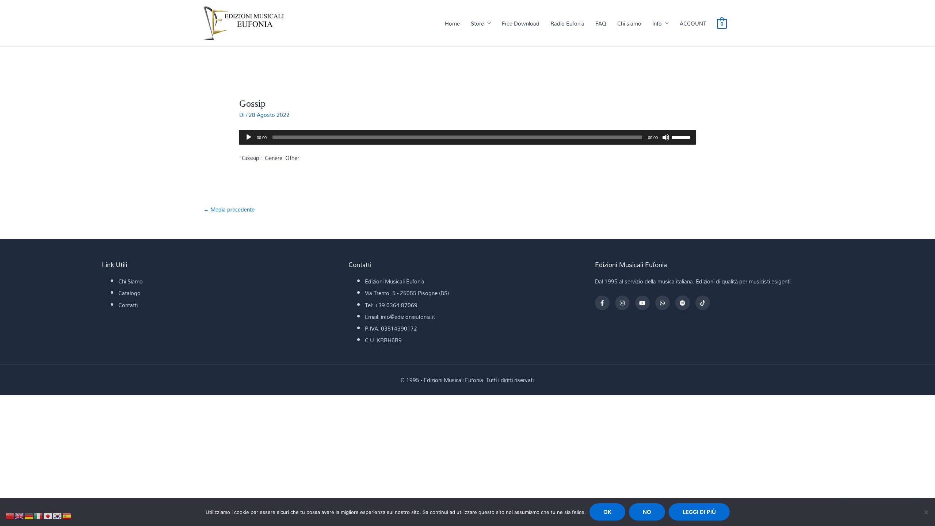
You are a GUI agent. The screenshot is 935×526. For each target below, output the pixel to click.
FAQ (600, 23)
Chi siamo (629, 23)
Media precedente (229, 209)
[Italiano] (38, 515)
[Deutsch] (29, 515)
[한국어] (57, 515)
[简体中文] (10, 515)
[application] (467, 137)
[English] (19, 515)
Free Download (520, 23)
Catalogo (129, 292)
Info (657, 23)
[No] (926, 512)
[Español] (67, 515)
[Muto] (665, 137)
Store (477, 23)
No (647, 511)
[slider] (682, 136)
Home (452, 23)
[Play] (248, 137)
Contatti (128, 305)
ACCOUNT (693, 23)
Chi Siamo (130, 281)
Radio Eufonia (567, 23)
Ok (607, 511)
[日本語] (48, 515)
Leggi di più (699, 511)
